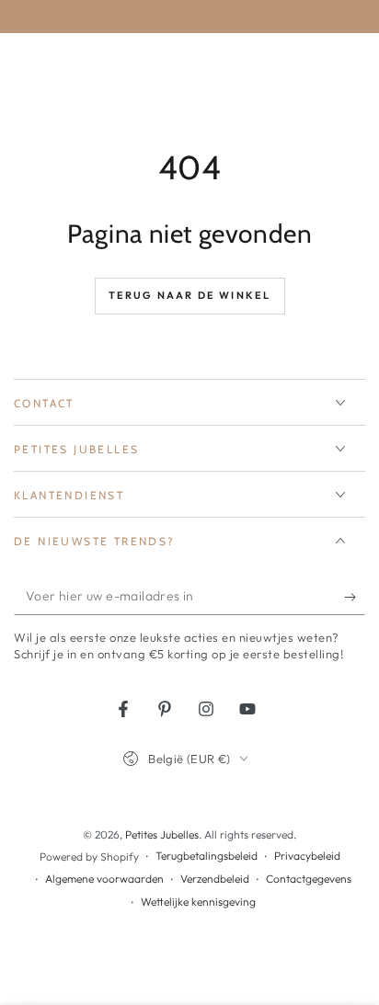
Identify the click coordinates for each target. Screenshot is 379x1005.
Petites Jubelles (162, 834)
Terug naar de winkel (190, 295)
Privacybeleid (307, 855)
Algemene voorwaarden (104, 878)
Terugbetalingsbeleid (206, 855)
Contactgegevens (308, 878)
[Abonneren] (354, 597)
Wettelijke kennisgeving (198, 901)
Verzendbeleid (214, 878)
